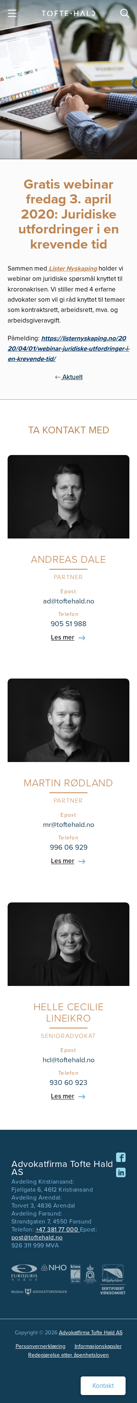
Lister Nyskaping (72, 268)
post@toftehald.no (37, 1237)
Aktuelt (72, 377)
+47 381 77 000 (58, 1229)
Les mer (62, 638)
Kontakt (103, 1385)
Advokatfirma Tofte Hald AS (91, 1333)
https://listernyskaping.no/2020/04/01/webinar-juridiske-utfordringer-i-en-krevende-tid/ (68, 349)
